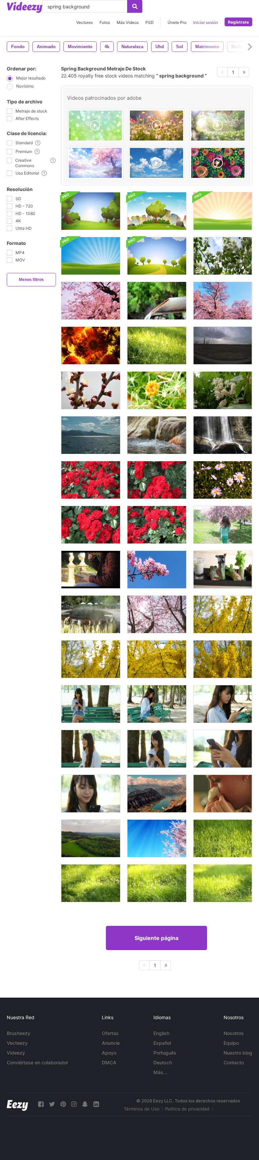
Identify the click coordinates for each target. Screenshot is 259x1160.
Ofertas (110, 1033)
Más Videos (128, 22)
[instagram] (74, 1104)
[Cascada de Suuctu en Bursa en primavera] (222, 435)
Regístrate (238, 22)
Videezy (16, 1053)
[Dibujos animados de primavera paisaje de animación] (222, 211)
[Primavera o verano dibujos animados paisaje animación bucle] (156, 256)
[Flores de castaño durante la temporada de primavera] (222, 390)
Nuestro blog (238, 1053)
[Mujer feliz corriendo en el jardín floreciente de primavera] (222, 525)
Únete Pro (177, 22)
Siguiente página (156, 938)
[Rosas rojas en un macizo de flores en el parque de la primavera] (90, 480)
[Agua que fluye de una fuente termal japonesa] (156, 435)
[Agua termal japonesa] (156, 301)
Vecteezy (17, 1043)
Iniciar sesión (205, 22)
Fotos (104, 22)
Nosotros (234, 1033)
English (161, 1033)
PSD (149, 22)
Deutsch (162, 1062)
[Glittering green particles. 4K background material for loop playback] (95, 125)
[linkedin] (96, 1104)
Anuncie (111, 1043)
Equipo (231, 1043)
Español (162, 1043)
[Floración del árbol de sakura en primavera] (156, 614)
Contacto (234, 1062)
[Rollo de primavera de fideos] (222, 570)
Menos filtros (31, 279)
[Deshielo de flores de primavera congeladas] (90, 345)
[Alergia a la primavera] (90, 570)
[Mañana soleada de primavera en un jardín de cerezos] (90, 390)
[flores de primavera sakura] (222, 301)
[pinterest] (63, 1104)
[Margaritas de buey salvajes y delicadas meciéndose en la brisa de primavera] (222, 480)
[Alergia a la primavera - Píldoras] (222, 794)
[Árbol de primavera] (222, 256)
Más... (160, 1072)
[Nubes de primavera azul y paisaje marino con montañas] (90, 435)
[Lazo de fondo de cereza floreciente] (156, 838)
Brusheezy (18, 1033)
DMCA (109, 1062)
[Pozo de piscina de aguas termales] (90, 614)
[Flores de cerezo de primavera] (90, 301)
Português (164, 1053)
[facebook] (41, 1104)
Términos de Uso (142, 1108)
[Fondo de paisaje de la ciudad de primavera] (156, 211)
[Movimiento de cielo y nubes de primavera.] (222, 345)
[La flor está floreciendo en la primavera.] (156, 390)
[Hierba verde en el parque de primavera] (156, 345)
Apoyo (109, 1053)
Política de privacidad (187, 1108)
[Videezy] (24, 7)
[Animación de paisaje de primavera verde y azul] (90, 256)
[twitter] (52, 1104)
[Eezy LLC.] (17, 1104)
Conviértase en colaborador (37, 1062)
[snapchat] (85, 1104)
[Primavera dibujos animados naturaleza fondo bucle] (90, 211)
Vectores (84, 22)
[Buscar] (134, 6)
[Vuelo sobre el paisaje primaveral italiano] (90, 838)
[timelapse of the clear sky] (156, 163)
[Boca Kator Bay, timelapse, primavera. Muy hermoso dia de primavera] (156, 794)
